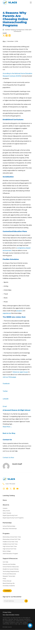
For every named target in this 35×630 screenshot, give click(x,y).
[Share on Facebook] (7, 36)
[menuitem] (9, 496)
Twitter (5, 391)
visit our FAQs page (9, 377)
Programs (6, 533)
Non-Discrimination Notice (11, 615)
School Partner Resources (11, 566)
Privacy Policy (7, 612)
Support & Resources (10, 558)
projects (19, 311)
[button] (30, 625)
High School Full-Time (9, 549)
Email (5, 406)
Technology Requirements (11, 571)
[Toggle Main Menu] (30, 2)
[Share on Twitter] (4, 36)
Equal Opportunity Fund (10, 515)
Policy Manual (7, 581)
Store (5, 500)
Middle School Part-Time (10, 541)
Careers (5, 508)
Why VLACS (6, 510)
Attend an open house (20, 372)
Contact (7, 591)
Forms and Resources (9, 574)
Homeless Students (9, 585)
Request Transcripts (9, 576)
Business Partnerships (10, 528)
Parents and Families (9, 564)
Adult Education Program (10, 553)
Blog (4, 41)
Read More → (7, 426)
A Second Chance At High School (16, 410)
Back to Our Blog (9, 433)
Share (5, 33)
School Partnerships (9, 526)
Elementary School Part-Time (12, 537)
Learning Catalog (9, 495)
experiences (7, 313)
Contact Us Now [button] (8, 457)
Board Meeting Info (9, 583)
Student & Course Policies (11, 569)
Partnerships (7, 523)
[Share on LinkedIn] (9, 36)
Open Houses (7, 513)
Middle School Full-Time (10, 544)
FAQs (4, 578)
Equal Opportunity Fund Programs (13, 518)
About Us (6, 505)
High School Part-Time (10, 546)
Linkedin (5, 399)
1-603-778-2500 (10, 484)
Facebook (6, 383)
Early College (7, 551)
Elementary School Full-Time (11, 539)
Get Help (5, 562)
